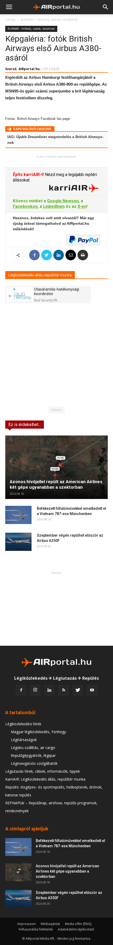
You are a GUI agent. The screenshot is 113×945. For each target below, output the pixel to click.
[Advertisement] (56, 609)
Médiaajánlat (50, 924)
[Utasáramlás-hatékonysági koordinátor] (20, 294)
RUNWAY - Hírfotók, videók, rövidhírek (49, 19)
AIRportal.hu (29, 69)
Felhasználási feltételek (36, 929)
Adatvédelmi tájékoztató (76, 929)
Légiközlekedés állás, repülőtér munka (40, 275)
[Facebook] (21, 690)
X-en (82, 206)
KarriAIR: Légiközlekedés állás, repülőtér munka (45, 779)
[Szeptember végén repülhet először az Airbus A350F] (18, 542)
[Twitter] (78, 690)
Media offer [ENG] (78, 924)
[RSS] (63, 690)
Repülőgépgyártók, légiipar (33, 755)
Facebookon (25, 206)
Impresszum (26, 924)
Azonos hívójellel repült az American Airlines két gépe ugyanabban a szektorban (56, 484)
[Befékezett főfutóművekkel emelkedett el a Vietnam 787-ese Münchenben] (18, 515)
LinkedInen (54, 206)
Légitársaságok (24, 739)
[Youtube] (92, 690)
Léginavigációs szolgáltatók (34, 763)
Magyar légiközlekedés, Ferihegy (38, 731)
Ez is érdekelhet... (24, 424)
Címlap (10, 19)
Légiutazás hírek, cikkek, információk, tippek (42, 771)
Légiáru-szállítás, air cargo (33, 747)
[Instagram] (35, 690)
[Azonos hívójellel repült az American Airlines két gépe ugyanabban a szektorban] (56, 467)
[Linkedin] (49, 690)
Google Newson (63, 200)
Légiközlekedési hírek (23, 723)
